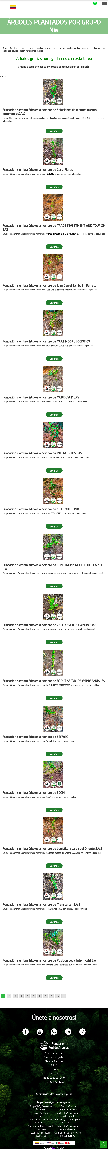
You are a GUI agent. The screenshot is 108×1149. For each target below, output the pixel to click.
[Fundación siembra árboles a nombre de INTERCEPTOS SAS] (53, 435)
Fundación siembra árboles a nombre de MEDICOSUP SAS (41, 397)
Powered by (48, 1148)
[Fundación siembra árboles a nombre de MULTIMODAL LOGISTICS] (53, 323)
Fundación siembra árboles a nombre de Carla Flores (38, 169)
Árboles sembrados (54, 1052)
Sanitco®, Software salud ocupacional (40, 1127)
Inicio (4, 76)
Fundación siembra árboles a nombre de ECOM (34, 792)
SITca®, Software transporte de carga (67, 1108)
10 (57, 996)
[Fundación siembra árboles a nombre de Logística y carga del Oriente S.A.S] (53, 830)
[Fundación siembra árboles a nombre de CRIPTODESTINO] (53, 491)
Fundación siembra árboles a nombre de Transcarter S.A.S (41, 904)
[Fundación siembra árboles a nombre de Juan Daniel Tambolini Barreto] (53, 267)
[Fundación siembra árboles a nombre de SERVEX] (53, 719)
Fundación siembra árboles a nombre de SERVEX (35, 737)
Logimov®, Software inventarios (40, 1134)
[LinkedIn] (68, 1034)
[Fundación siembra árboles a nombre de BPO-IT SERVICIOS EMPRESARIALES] (53, 663)
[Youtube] (40, 1034)
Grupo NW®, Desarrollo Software (41, 1108)
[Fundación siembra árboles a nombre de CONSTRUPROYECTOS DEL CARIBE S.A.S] (53, 547)
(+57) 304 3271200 (54, 1081)
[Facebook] (25, 1034)
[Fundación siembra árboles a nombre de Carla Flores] (53, 151)
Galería (54, 1065)
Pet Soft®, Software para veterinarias (67, 1121)
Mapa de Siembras (54, 1061)
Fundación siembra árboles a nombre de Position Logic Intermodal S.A (49, 960)
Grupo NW (7, 48)
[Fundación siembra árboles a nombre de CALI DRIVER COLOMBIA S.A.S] (53, 607)
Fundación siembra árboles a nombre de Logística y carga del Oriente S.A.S (52, 848)
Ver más (54, 131)
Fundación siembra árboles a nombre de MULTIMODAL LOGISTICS (46, 341)
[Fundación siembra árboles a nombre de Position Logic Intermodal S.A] (53, 942)
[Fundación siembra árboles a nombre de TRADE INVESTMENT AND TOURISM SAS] (53, 207)
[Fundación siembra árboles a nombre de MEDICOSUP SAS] (53, 379)
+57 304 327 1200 (95, 3)
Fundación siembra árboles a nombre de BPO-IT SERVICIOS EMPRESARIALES (54, 681)
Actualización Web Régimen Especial (54, 1093)
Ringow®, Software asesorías (40, 1114)
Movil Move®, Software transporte (40, 1121)
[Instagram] (82, 1034)
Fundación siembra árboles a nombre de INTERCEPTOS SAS (42, 453)
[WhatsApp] (54, 1034)
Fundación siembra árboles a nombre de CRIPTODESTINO (41, 509)
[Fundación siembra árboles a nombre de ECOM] (53, 774)
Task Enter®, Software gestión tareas (67, 1127)
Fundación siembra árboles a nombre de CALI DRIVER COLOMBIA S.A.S (49, 625)
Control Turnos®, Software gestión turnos (67, 1134)
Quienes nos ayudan (54, 1057)
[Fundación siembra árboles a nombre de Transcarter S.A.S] (53, 886)
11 (63, 996)
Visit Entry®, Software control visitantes (67, 1114)
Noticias (54, 1069)
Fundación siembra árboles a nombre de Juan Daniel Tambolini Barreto (49, 285)
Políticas (54, 1073)
